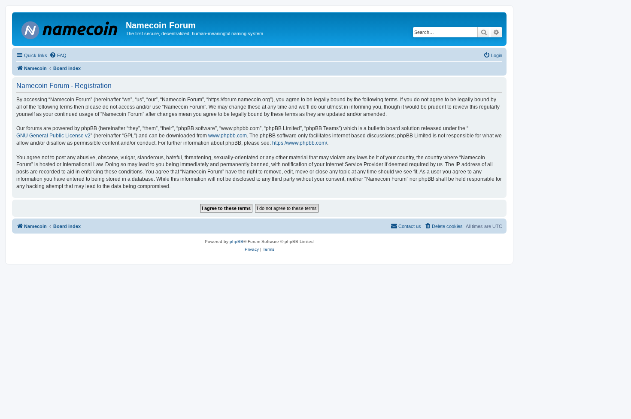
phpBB (236, 241)
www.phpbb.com (227, 136)
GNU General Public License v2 (53, 136)
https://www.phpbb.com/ (299, 143)
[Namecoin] (70, 28)
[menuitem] (58, 55)
